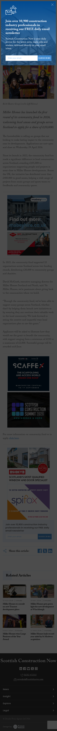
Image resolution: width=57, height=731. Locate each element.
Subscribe (44, 58)
